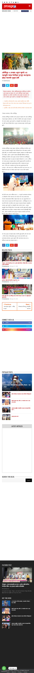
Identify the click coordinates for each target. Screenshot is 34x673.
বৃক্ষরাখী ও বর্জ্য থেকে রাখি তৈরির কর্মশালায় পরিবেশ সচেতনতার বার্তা (18, 108)
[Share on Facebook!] (3, 85)
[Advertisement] (17, 32)
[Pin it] (16, 85)
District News (17, 11)
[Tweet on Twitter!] (7, 85)
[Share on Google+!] (12, 85)
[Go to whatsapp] (4, 668)
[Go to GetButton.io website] (4, 671)
